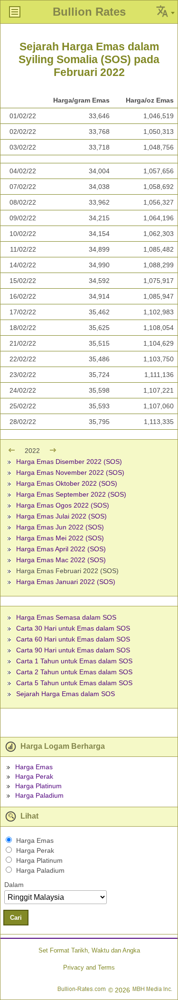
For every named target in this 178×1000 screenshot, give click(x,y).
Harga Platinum (38, 786)
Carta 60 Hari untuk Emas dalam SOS (73, 639)
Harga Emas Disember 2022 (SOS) (69, 461)
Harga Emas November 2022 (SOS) (70, 472)
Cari (16, 917)
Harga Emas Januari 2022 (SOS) (65, 581)
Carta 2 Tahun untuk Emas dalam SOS (74, 672)
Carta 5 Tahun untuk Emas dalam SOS (74, 683)
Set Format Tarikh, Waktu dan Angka (89, 950)
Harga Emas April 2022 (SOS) (61, 549)
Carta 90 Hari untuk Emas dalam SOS (73, 650)
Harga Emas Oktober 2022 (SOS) (66, 483)
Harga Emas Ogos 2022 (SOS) (62, 505)
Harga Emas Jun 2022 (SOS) (60, 527)
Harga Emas (34, 767)
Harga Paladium (39, 795)
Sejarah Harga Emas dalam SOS (65, 694)
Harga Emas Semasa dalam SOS (66, 617)
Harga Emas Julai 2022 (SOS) (61, 516)
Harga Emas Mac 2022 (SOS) (61, 560)
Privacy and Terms (89, 967)
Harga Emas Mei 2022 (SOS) (60, 538)
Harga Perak (34, 776)
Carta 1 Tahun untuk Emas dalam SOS (74, 661)
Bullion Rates (89, 11)
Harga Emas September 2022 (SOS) (71, 494)
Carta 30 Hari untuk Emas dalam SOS (73, 628)
